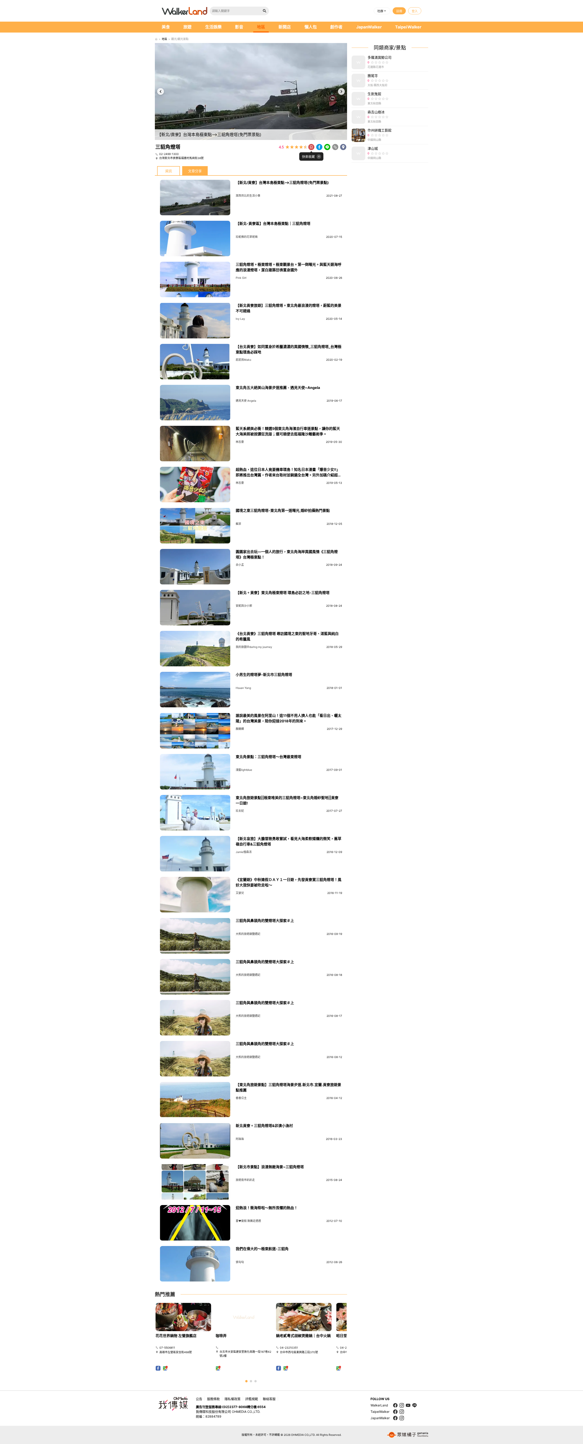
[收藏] (311, 147)
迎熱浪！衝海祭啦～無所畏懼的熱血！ (267, 1207)
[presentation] (160, 91)
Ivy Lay (240, 318)
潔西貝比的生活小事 (248, 195)
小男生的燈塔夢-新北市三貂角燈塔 (264, 674)
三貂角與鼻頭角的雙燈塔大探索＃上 (265, 920)
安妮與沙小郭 (244, 605)
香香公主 (241, 1098)
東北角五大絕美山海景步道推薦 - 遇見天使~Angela (278, 387)
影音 (239, 27)
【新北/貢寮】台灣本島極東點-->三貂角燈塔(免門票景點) (282, 182)
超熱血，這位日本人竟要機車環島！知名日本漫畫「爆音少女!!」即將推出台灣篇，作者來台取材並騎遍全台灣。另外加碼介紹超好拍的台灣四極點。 (288, 475)
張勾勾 (240, 1262)
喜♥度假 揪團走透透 (248, 1221)
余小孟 (240, 564)
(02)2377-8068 (234, 1407)
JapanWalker (369, 27)
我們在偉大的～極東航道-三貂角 (262, 1248)
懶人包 (310, 27)
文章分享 (195, 171)
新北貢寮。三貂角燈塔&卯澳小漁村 (264, 1125)
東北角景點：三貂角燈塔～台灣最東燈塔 (268, 756)
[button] (382, 11)
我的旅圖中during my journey (254, 647)
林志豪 (240, 442)
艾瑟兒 (240, 893)
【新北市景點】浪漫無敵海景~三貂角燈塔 (270, 1167)
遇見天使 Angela (246, 400)
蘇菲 (238, 523)
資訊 (168, 171)
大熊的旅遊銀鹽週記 (248, 934)
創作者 (336, 27)
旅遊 (187, 27)
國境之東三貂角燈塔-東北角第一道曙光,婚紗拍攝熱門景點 (283, 510)
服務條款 (213, 1399)
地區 (261, 27)
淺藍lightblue (244, 769)
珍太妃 (240, 810)
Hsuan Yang (243, 688)
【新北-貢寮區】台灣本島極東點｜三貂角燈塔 (273, 223)
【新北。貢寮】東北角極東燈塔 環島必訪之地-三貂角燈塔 (283, 592)
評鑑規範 (251, 1399)
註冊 (399, 11)
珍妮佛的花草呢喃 (247, 237)
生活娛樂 (213, 27)
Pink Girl (241, 277)
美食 (166, 27)
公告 (199, 1399)
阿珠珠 (240, 1139)
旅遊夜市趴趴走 (245, 1180)
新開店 (285, 27)
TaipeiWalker (408, 27)
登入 (415, 11)
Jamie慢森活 (244, 852)
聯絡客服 (269, 1399)
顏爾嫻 (240, 729)
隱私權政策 (232, 1399)
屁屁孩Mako (243, 359)
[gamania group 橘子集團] (407, 1434)
